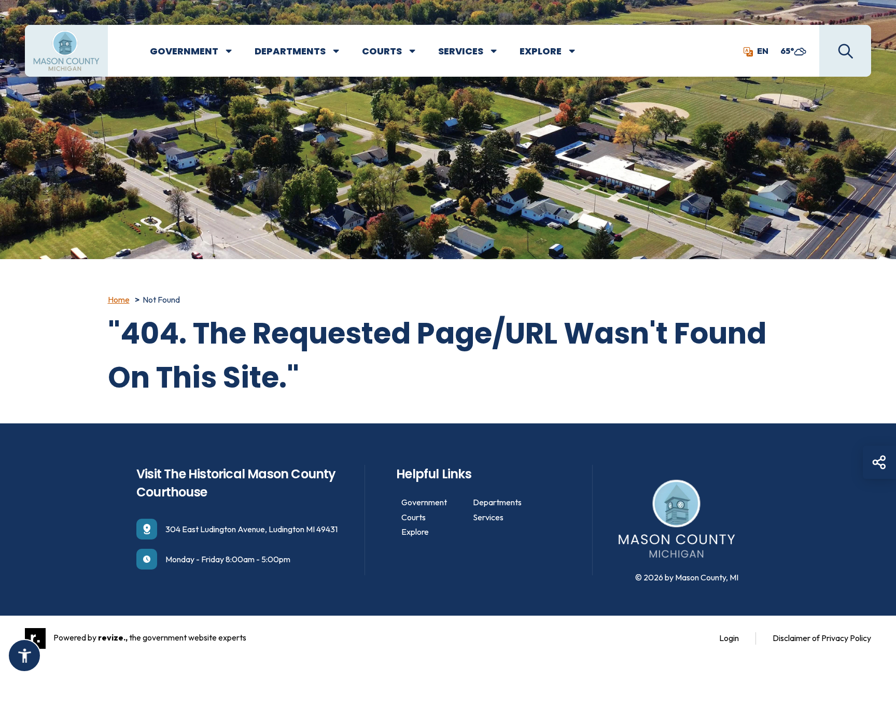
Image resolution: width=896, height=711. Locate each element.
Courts (382, 51)
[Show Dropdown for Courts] (420, 52)
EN (762, 51)
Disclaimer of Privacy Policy (822, 638)
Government (184, 51)
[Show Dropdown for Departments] (343, 52)
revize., (113, 637)
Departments (290, 51)
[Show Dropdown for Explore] (579, 52)
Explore (541, 51)
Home (119, 299)
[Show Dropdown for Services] (501, 52)
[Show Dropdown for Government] (236, 52)
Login (729, 638)
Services (460, 51)
